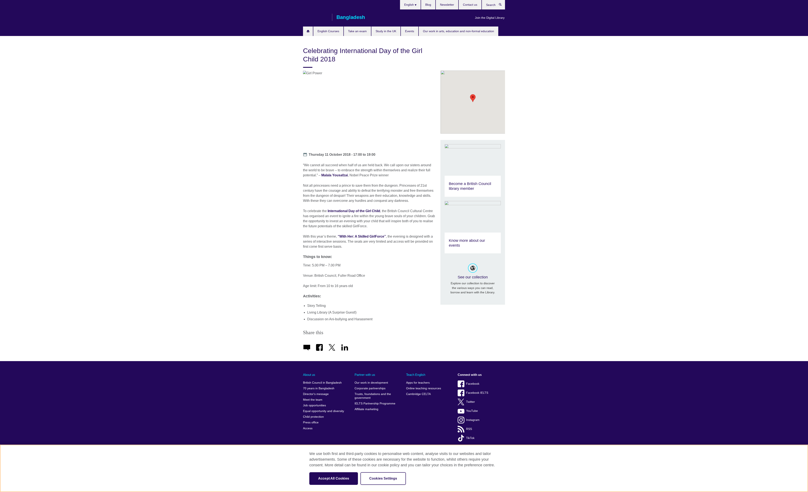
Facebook (472, 383)
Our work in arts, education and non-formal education (458, 31)
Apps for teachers (418, 382)
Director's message (316, 394)
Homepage (308, 31)
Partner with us (365, 374)
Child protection (313, 416)
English (409, 4)
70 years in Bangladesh (318, 388)
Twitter (470, 401)
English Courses (328, 31)
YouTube (472, 410)
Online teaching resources (423, 388)
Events (409, 31)
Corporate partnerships (370, 388)
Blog (428, 4)
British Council (315, 17)
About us (309, 374)
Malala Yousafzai (334, 175)
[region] (404, 468)
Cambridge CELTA (418, 394)
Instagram (473, 420)
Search (502, 5)
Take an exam (357, 31)
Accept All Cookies (333, 478)
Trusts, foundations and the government (373, 395)
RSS (469, 429)
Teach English (415, 374)
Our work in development (371, 382)
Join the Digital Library (490, 17)
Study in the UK (386, 31)
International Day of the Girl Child (354, 211)
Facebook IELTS (477, 392)
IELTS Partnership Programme (375, 403)
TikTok (470, 438)
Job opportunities (314, 405)
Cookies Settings (383, 478)
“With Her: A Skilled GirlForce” (362, 236)
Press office (311, 422)
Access (307, 428)
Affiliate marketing (366, 409)
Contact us (470, 4)
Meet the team (312, 399)
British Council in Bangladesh (322, 382)
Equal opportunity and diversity (323, 411)
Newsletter (447, 4)
